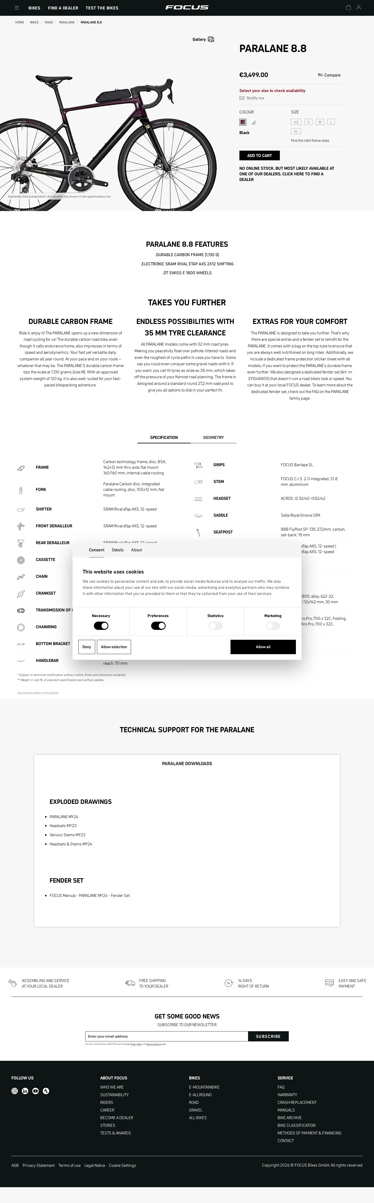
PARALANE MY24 (64, 816)
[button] (17, 8)
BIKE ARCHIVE (290, 1117)
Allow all (263, 646)
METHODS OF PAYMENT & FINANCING (309, 1133)
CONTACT (286, 1140)
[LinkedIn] (25, 1091)
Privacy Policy (136, 1044)
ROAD (194, 1102)
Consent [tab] (96, 550)
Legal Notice (94, 1165)
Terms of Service (154, 1044)
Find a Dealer (63, 8)
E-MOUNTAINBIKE (204, 1087)
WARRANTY (287, 1094)
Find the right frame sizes (310, 140)
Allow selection (114, 646)
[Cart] (348, 8)
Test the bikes (102, 8)
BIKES (34, 8)
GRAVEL (196, 1110)
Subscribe (268, 1036)
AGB (15, 1165)
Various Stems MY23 (67, 835)
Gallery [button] (199, 39)
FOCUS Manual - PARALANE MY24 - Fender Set (90, 895)
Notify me (255, 98)
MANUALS (286, 1110)
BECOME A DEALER (116, 1117)
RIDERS (106, 1102)
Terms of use (70, 1165)
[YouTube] (35, 1091)
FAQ (281, 1087)
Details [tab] (118, 550)
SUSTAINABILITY (114, 1094)
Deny (86, 646)
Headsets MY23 (63, 825)
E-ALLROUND (200, 1094)
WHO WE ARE (112, 1087)
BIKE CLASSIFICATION (296, 1125)
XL (296, 131)
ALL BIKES (198, 1117)
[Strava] (46, 1091)
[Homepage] (186, 8)
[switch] (158, 626)
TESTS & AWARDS (115, 1133)
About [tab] (136, 550)
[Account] (358, 8)
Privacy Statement (39, 1165)
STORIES (107, 1125)
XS (296, 122)
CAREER (107, 1110)
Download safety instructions (37, 692)
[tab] (164, 437)
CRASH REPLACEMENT (297, 1102)
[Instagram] (14, 1091)
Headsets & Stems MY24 (71, 844)
